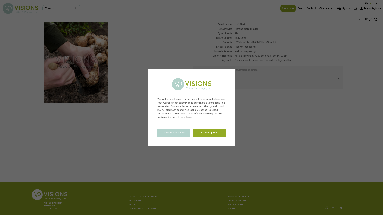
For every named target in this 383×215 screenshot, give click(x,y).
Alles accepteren (209, 132)
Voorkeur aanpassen (174, 132)
